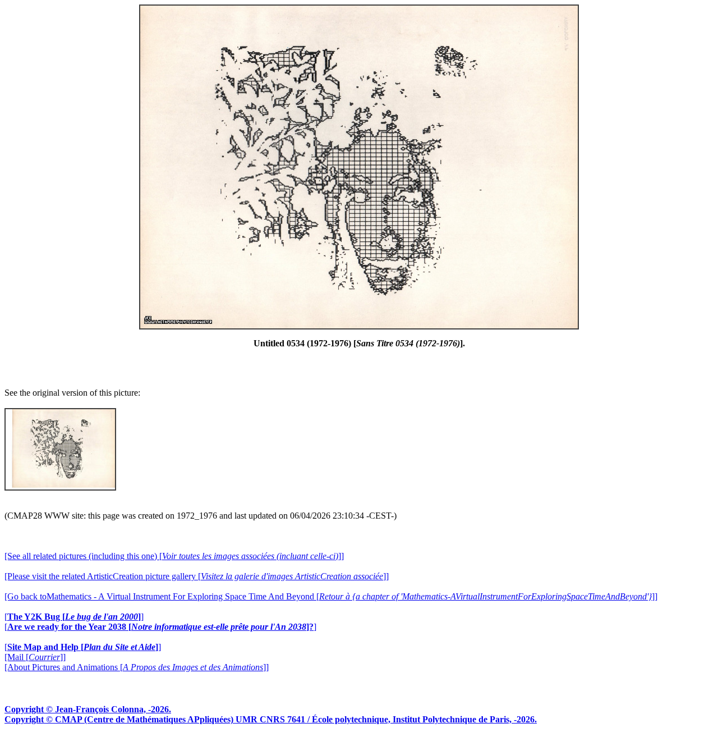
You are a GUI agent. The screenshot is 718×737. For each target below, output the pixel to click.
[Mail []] (35, 657)
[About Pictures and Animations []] (136, 667)
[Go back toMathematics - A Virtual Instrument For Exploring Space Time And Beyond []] (330, 596)
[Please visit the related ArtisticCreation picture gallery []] (196, 576)
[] (74, 616)
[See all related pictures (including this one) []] (174, 556)
